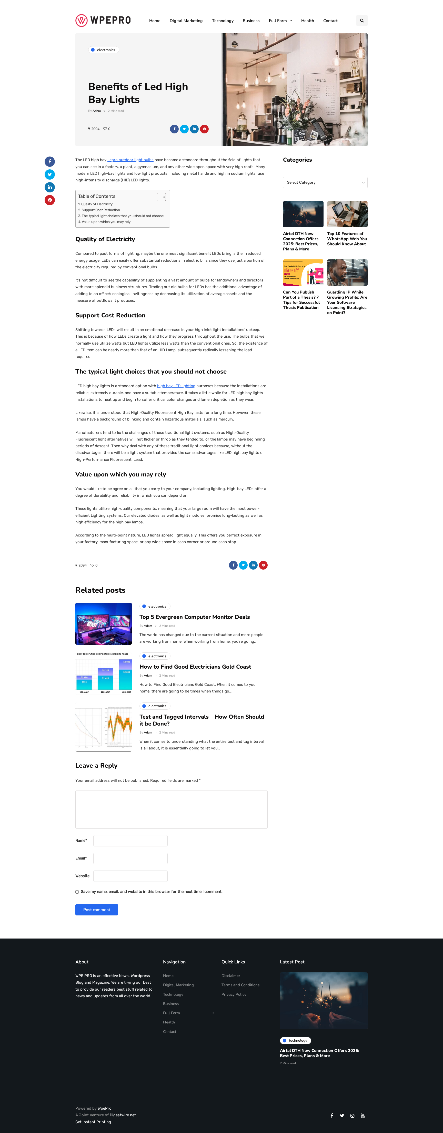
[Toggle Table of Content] (159, 197)
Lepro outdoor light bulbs (130, 160)
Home (154, 21)
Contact (330, 21)
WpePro (105, 1108)
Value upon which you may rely (106, 222)
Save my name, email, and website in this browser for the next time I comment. (152, 891)
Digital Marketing (186, 21)
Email (81, 858)
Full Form (278, 21)
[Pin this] (204, 129)
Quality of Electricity (97, 204)
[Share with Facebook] (174, 129)
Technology (223, 21)
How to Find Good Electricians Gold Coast (195, 667)
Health (307, 21)
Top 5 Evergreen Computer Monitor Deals (194, 617)
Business (251, 21)
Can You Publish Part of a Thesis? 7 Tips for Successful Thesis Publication (301, 299)
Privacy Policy (234, 994)
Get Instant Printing (93, 1122)
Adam (97, 111)
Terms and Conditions (240, 985)
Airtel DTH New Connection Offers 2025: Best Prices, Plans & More (300, 241)
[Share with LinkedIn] (194, 129)
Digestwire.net (123, 1115)
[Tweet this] (184, 129)
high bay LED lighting (176, 386)
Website (82, 876)
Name (81, 840)
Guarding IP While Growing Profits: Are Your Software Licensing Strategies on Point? (347, 302)
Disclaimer (231, 975)
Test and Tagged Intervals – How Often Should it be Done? (201, 720)
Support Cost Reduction (101, 210)
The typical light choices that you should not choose (123, 216)
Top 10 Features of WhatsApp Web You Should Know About (347, 239)
